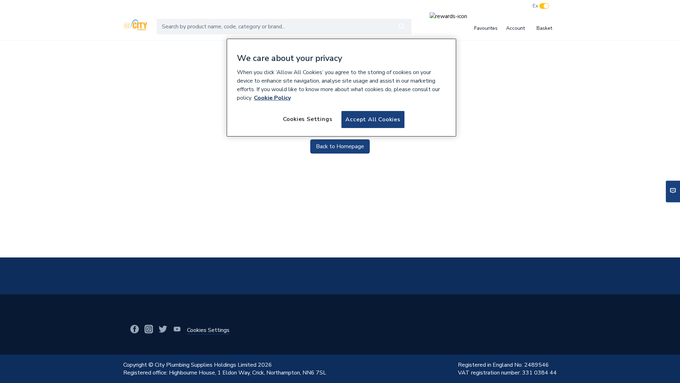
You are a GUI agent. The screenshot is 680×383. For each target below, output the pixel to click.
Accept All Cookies (372, 119)
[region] (341, 87)
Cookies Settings (308, 119)
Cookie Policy (272, 98)
